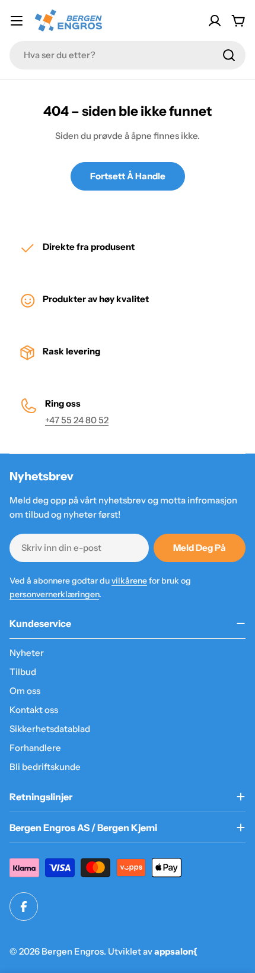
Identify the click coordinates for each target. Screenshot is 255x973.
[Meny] (16, 21)
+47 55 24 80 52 (77, 420)
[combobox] (127, 55)
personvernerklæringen (54, 594)
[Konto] (215, 21)
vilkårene (129, 580)
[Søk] (229, 55)
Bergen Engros (73, 951)
